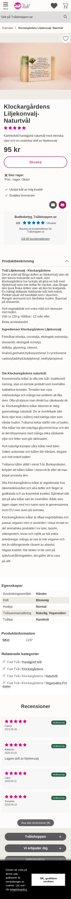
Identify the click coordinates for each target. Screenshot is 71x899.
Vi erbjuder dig (36, 848)
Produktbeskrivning (18, 261)
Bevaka (35, 162)
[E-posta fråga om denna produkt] (53, 205)
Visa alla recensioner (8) (35, 822)
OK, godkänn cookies (48, 880)
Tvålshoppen (35, 836)
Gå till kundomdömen (35, 238)
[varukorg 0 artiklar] (65, 5)
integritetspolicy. (19, 889)
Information (35, 860)
